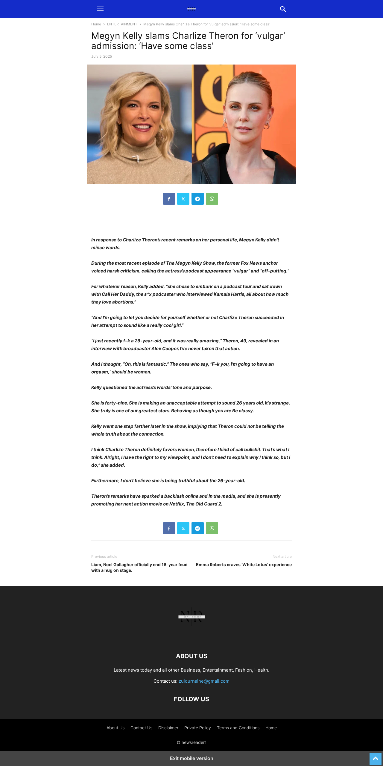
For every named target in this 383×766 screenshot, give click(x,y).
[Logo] (191, 638)
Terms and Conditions (238, 727)
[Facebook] (169, 199)
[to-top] (376, 756)
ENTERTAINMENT (122, 24)
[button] (100, 9)
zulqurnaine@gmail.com (204, 681)
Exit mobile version (191, 758)
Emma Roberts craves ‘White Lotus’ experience (244, 564)
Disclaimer (168, 727)
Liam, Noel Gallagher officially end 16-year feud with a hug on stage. (139, 567)
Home (96, 24)
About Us (115, 727)
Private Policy (197, 727)
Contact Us (141, 727)
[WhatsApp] (212, 199)
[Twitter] (183, 199)
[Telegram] (198, 199)
